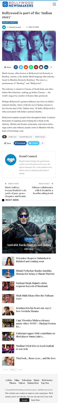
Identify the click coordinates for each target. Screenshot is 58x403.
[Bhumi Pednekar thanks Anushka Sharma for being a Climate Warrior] (8, 273)
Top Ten (45, 383)
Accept (24, 400)
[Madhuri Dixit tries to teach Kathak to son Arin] (8, 348)
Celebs (29, 239)
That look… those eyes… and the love (36, 358)
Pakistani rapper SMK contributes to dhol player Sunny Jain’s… (35, 335)
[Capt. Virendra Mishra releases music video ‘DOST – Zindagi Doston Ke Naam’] (8, 323)
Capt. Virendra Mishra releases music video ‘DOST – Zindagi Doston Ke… (36, 323)
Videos (22, 383)
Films (16, 380)
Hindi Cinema (40, 137)
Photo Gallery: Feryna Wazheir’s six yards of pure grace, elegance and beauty (15, 192)
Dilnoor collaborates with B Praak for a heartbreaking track (42, 190)
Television (26, 380)
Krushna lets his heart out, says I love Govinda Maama (33, 310)
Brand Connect (10, 22)
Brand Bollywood (26, 137)
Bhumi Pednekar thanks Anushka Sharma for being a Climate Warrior (35, 272)
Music (36, 380)
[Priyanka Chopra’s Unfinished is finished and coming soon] (8, 261)
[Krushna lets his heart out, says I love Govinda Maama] (8, 311)
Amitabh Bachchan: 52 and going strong (29, 247)
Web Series (47, 380)
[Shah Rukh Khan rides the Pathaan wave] (8, 298)
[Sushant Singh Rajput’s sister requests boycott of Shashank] (8, 286)
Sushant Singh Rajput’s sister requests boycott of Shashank (32, 285)
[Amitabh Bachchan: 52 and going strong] (29, 230)
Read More (35, 400)
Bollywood (12, 137)
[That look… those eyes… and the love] (8, 361)
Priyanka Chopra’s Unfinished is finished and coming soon (33, 260)
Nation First (33, 383)
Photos (12, 383)
